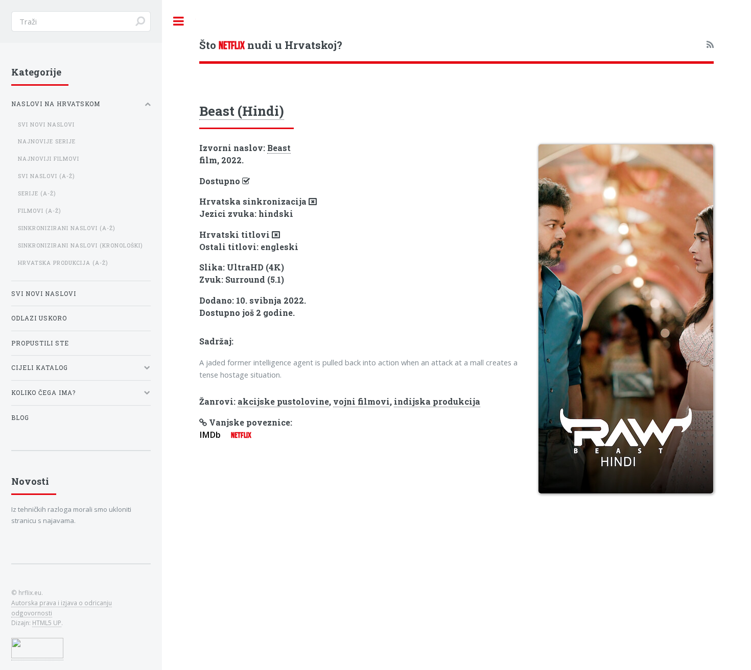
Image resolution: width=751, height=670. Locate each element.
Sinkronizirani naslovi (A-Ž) (66, 228)
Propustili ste (40, 343)
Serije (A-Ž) (37, 193)
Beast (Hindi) (241, 110)
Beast (279, 147)
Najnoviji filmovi (48, 158)
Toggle (179, 21)
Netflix (241, 435)
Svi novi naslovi (46, 124)
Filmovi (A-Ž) (39, 210)
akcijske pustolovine (283, 401)
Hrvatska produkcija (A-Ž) (63, 262)
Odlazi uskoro (39, 318)
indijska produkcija (437, 401)
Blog (20, 417)
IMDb (210, 434)
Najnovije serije (47, 141)
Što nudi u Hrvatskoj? (270, 45)
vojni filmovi (361, 401)
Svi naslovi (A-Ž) (46, 176)
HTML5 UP (46, 622)
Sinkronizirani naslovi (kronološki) (80, 245)
